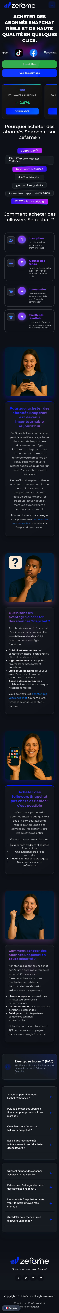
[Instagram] (18, 1277)
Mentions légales (29, 1306)
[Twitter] (33, 1277)
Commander (22, 111)
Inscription (29, 64)
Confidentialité (36, 1303)
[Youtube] (40, 1277)
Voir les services (29, 73)
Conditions (20, 1303)
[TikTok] (25, 1277)
